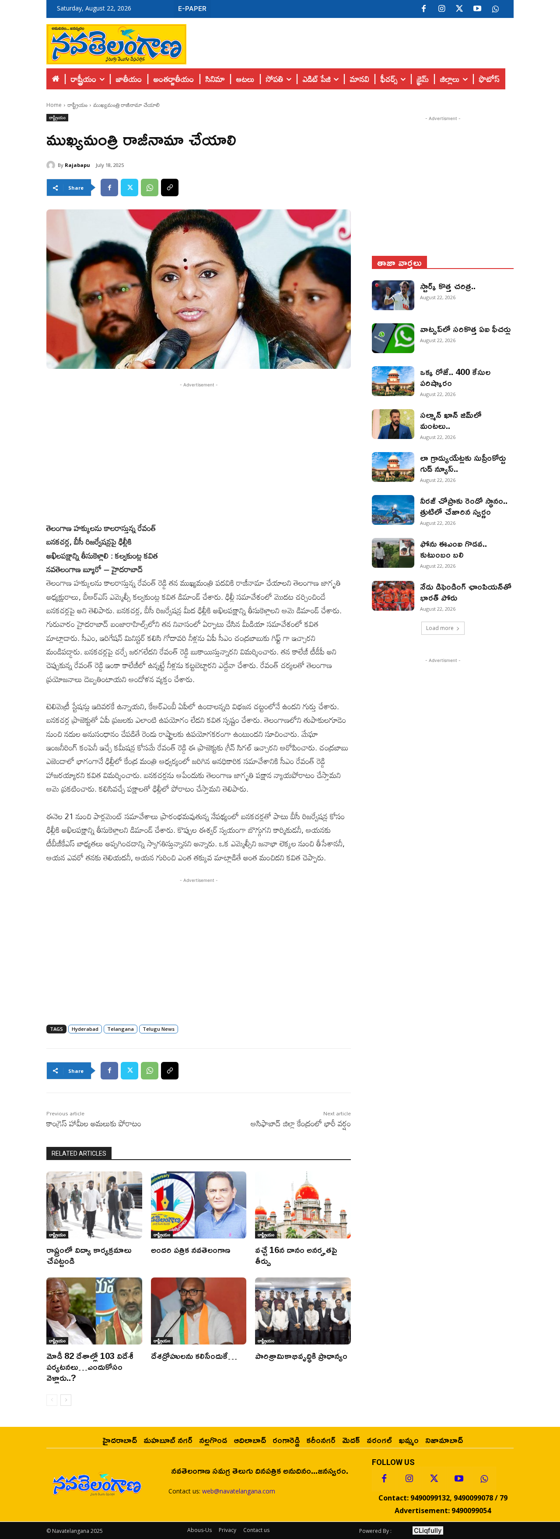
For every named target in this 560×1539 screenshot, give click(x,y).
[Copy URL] (169, 187)
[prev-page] (51, 1400)
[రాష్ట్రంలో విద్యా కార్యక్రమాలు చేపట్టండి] (94, 1204)
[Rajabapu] (52, 165)
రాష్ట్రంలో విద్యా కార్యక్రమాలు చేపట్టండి (89, 1255)
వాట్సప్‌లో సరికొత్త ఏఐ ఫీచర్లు (465, 328)
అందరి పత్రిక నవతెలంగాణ (190, 1249)
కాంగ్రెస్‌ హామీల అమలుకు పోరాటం (93, 1123)
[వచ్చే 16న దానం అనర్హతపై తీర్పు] (303, 1204)
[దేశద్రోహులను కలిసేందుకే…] (199, 1310)
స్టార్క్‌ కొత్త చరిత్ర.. (448, 285)
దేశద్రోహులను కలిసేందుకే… (194, 1355)
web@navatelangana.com (238, 1491)
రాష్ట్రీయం (77, 105)
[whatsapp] (495, 9)
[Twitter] (459, 9)
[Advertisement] (350, 42)
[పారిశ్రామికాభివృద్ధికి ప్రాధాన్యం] (303, 1310)
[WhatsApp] (149, 187)
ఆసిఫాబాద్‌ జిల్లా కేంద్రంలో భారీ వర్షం (301, 1123)
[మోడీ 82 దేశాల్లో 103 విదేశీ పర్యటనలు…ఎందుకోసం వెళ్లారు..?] (94, 1310)
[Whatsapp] (484, 1479)
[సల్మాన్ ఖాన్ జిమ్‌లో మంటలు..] (393, 424)
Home (54, 105)
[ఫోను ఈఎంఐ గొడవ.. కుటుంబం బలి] (393, 553)
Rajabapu (77, 165)
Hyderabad (85, 1029)
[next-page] (65, 1400)
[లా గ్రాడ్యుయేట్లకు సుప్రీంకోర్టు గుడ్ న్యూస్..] (393, 467)
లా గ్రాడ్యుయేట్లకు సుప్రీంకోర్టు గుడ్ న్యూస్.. (463, 463)
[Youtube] (477, 9)
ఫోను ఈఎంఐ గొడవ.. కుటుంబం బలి (453, 549)
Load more (440, 628)
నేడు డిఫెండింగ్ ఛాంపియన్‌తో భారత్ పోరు (465, 591)
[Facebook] (423, 9)
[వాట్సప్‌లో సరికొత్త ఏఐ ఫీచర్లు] (393, 338)
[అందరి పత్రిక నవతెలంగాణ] (199, 1204)
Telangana (120, 1029)
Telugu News (159, 1029)
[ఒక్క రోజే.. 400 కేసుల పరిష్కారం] (393, 381)
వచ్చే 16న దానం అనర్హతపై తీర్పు (296, 1255)
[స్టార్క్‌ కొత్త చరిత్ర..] (393, 295)
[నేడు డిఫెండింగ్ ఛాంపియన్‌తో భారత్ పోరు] (393, 596)
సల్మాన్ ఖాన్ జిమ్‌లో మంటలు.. (451, 420)
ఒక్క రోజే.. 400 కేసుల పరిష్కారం (455, 377)
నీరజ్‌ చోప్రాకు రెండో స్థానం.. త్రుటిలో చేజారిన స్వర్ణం (464, 506)
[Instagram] (441, 9)
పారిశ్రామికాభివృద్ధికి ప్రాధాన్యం (301, 1355)
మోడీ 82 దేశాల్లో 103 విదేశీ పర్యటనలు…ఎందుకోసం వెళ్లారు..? (89, 1366)
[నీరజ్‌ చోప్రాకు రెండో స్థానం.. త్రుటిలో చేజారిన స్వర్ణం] (393, 510)
